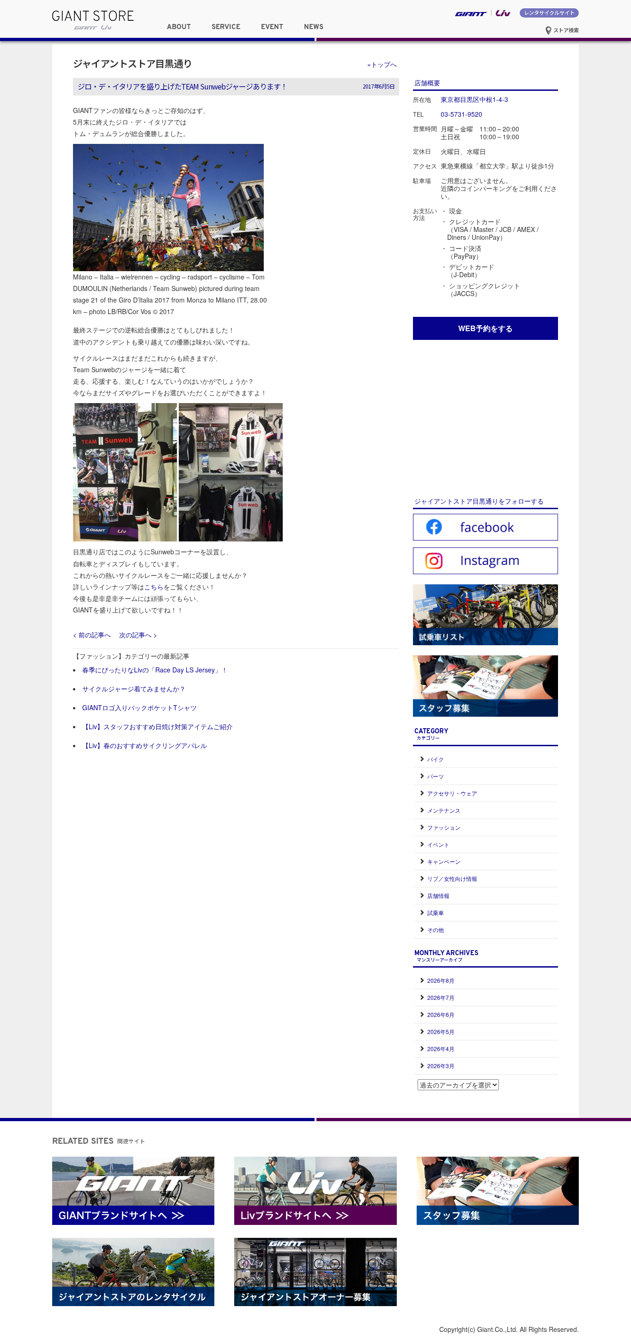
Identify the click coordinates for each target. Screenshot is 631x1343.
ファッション (444, 827)
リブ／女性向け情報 (452, 878)
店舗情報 (438, 895)
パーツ (435, 776)
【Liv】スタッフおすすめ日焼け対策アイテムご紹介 (157, 726)
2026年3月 (441, 1066)
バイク (435, 759)
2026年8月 (441, 980)
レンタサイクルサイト (549, 12)
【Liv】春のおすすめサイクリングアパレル (144, 745)
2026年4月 (441, 1048)
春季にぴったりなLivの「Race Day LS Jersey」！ (155, 669)
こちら (154, 586)
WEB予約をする (485, 328)
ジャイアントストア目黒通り (132, 63)
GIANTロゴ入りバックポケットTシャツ (139, 707)
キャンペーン (444, 861)
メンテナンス (444, 810)
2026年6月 (441, 1014)
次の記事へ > (138, 634)
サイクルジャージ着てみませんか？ (134, 688)
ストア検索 (565, 30)
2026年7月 (441, 997)
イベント (438, 844)
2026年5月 (441, 1031)
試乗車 (435, 912)
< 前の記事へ (92, 634)
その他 (435, 929)
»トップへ (382, 64)
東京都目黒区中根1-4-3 (474, 99)
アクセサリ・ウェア (452, 793)
